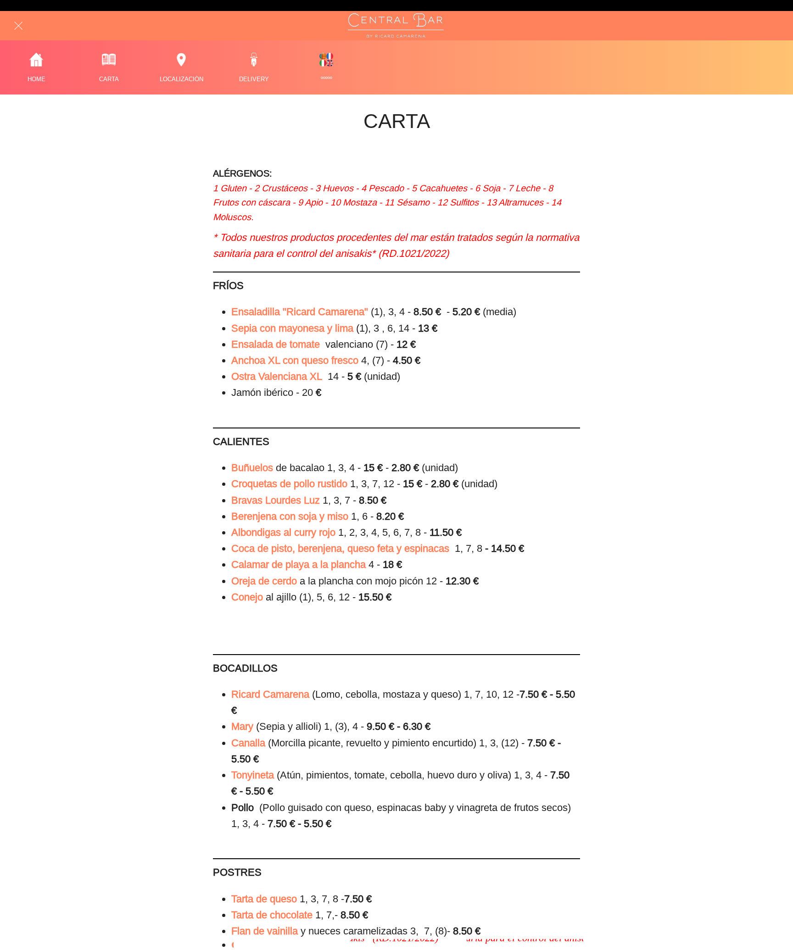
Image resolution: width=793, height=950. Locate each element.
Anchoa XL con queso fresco (296, 360)
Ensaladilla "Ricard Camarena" (301, 311)
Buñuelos (252, 467)
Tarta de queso (265, 899)
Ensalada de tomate (277, 344)
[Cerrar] (18, 25)
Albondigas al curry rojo (283, 532)
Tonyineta (252, 775)
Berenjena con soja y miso (289, 516)
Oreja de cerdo (264, 581)
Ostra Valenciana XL (278, 376)
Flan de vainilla (266, 931)
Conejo (247, 597)
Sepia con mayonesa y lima (292, 328)
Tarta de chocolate (273, 915)
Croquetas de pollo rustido (289, 483)
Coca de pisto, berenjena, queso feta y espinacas (341, 548)
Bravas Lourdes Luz (275, 500)
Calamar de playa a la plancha (298, 564)
